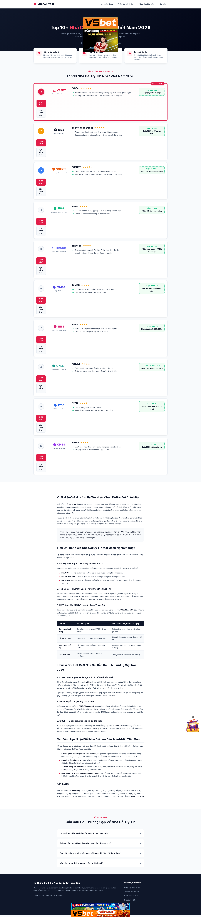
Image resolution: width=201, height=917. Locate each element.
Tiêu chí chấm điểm (131, 892)
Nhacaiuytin (45, 4)
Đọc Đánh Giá (41, 112)
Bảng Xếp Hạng (106, 4)
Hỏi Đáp (163, 4)
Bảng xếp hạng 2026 (132, 887)
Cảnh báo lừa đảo (131, 896)
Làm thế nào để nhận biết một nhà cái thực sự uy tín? (84, 833)
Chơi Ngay (41, 103)
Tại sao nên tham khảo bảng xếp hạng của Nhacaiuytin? (85, 843)
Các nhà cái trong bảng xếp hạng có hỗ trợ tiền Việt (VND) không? (90, 853)
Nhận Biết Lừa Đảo (146, 4)
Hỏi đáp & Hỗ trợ (130, 900)
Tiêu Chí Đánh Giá (125, 4)
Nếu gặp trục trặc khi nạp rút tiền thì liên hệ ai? (81, 863)
